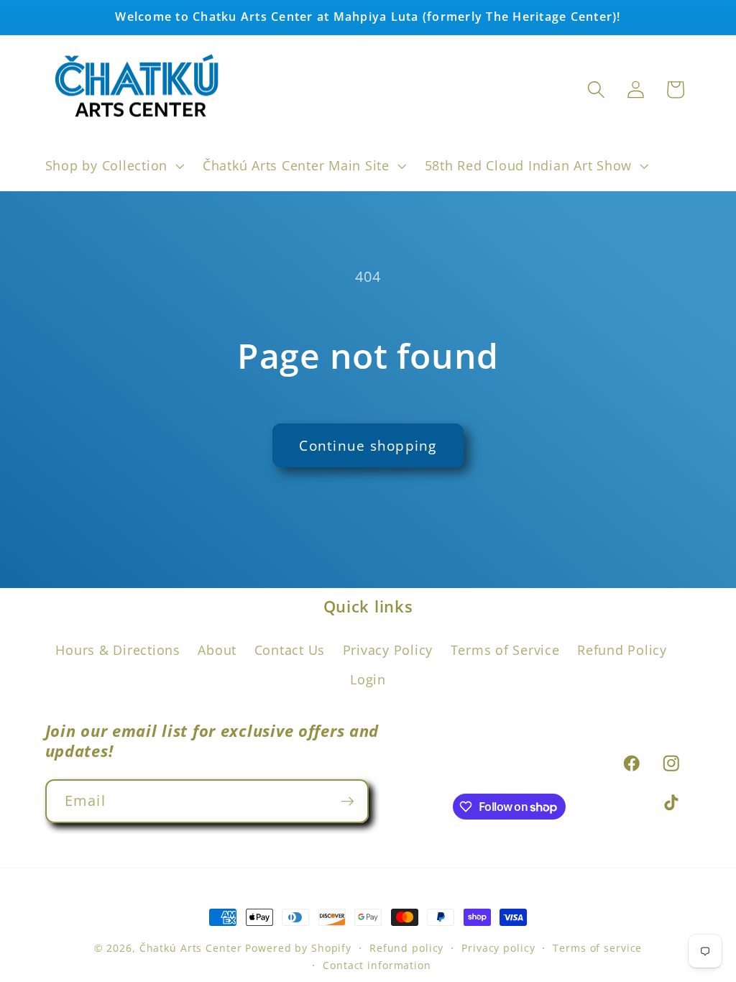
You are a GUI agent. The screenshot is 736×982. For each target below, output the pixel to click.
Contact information (377, 965)
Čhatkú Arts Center (190, 948)
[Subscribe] (347, 800)
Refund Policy (622, 650)
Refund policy (406, 948)
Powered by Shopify (298, 948)
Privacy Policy (388, 650)
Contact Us (290, 650)
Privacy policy (498, 948)
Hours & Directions (117, 650)
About (217, 650)
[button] (113, 166)
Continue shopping (367, 445)
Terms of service (597, 948)
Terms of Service (505, 650)
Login (368, 679)
